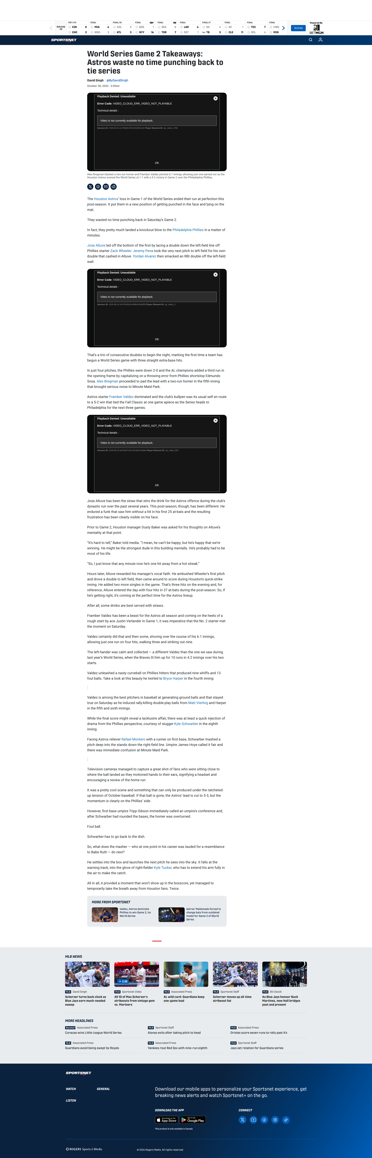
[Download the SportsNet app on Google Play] (192, 1120)
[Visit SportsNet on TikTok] (286, 1120)
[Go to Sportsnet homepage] (64, 40)
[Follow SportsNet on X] (242, 1120)
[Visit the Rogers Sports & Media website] (84, 1149)
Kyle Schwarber (186, 723)
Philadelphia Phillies (188, 229)
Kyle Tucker (162, 867)
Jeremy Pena (143, 250)
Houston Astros (106, 198)
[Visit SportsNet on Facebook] (264, 1120)
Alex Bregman (107, 381)
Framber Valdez (121, 396)
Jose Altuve (96, 245)
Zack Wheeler (120, 250)
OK (157, 162)
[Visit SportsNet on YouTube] (253, 1120)
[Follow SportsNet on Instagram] (275, 1120)
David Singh (95, 80)
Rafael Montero (133, 739)
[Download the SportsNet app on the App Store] (166, 1120)
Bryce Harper (173, 678)
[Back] (50, 28)
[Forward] (283, 28)
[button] (310, 40)
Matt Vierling (198, 702)
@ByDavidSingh (117, 80)
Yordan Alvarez (144, 256)
